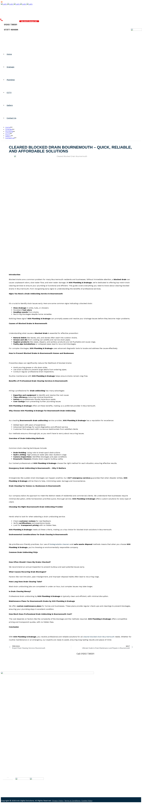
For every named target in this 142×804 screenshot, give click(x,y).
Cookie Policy (86, 801)
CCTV (7, 763)
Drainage (8, 757)
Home (7, 753)
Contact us (9, 769)
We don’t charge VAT (29, 21)
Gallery (8, 766)
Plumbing (9, 760)
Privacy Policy (57, 801)
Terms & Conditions (72, 801)
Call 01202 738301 (85, 653)
